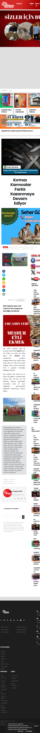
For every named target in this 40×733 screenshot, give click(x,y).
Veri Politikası (5, 632)
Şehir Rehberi (3, 707)
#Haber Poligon (8, 481)
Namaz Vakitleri (3, 686)
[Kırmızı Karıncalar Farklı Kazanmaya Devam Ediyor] (14, 260)
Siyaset (3, 659)
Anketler (14, 678)
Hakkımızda (4, 627)
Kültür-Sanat (5, 664)
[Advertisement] (20, 68)
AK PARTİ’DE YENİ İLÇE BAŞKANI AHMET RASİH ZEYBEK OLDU (36, 527)
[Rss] (18, 620)
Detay (21, 731)
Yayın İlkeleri (4, 630)
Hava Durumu (3, 677)
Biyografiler (14, 681)
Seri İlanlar (4, 703)
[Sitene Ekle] (24, 620)
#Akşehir (6, 479)
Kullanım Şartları (22, 627)
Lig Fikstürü (3, 693)
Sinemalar (4, 701)
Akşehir (19, 351)
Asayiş (3, 654)
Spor (10, 90)
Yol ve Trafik (3, 681)
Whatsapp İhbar (22, 630)
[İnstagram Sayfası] (8, 620)
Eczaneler (4, 689)
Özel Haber (4, 666)
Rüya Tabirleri (13, 684)
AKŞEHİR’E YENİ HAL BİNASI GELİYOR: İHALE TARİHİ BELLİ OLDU (36, 325)
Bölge (2, 669)
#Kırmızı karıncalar (9, 483)
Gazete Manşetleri (4, 711)
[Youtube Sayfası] (11, 620)
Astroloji (13, 688)
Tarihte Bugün (3, 697)
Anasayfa (4, 90)
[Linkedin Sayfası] (14, 620)
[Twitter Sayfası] (5, 620)
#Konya (12, 479)
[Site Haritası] (21, 620)
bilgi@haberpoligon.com (16, 495)
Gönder (23, 517)
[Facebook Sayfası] (2, 620)
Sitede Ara (14, 676)
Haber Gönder (21, 632)
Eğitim (3, 656)
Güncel (19, 4)
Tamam (29, 731)
